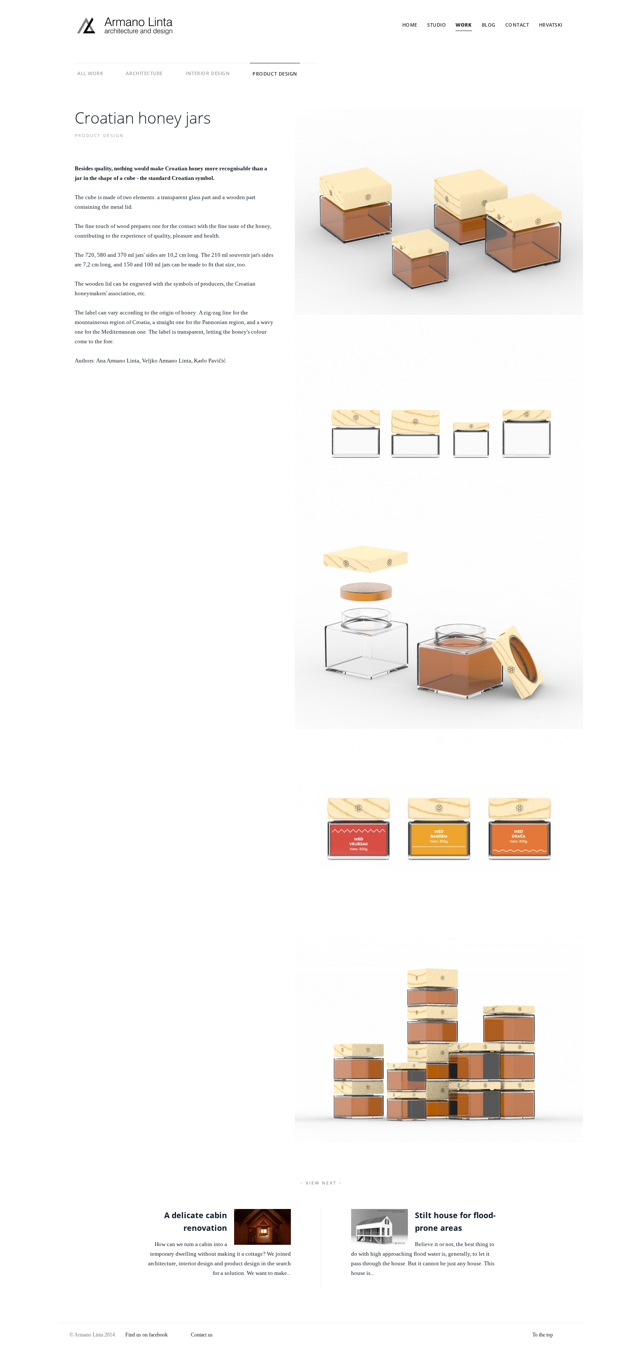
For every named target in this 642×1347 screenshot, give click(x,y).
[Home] (125, 26)
